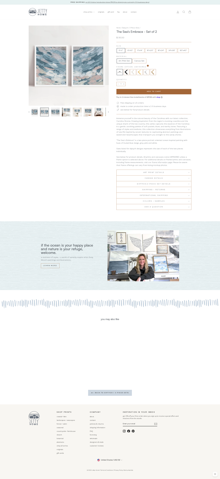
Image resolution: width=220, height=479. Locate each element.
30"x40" (183, 50)
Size (118, 46)
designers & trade (97, 442)
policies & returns (97, 424)
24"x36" (171, 50)
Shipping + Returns (153, 190)
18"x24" (161, 50)
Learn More (50, 265)
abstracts (60, 442)
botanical (60, 438)
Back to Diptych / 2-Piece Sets (111, 392)
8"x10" (130, 50)
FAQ (91, 431)
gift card (111, 12)
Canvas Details (154, 178)
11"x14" (140, 50)
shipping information (97, 428)
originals (101, 12)
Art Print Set (124, 61)
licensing (93, 435)
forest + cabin (62, 424)
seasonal (60, 428)
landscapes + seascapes (66, 420)
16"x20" (150, 50)
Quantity (121, 80)
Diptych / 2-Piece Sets (130, 28)
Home (118, 28)
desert (59, 435)
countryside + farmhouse (66, 431)
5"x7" (121, 50)
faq (118, 12)
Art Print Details (153, 172)
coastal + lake (61, 417)
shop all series (62, 446)
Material (121, 56)
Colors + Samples (154, 201)
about (125, 12)
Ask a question (154, 207)
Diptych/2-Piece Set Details (154, 184)
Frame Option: (137, 67)
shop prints (88, 12)
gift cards (60, 453)
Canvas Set (139, 61)
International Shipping (154, 195)
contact (134, 12)
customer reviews (97, 446)
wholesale (93, 438)
